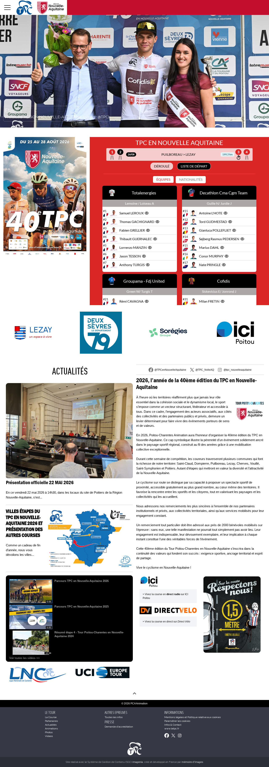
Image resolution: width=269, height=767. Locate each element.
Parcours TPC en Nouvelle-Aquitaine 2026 (81, 580)
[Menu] (7, 7)
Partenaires (51, 721)
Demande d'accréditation (119, 726)
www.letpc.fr (171, 728)
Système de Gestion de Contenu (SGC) (115, 761)
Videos (49, 736)
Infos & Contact (172, 724)
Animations (51, 728)
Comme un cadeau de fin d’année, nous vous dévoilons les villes (23, 549)
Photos (49, 732)
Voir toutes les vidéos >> (24, 658)
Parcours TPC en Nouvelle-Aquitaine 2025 (81, 606)
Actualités (70, 371)
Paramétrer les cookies (177, 721)
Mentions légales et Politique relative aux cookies (192, 717)
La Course (51, 717)
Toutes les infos (114, 717)
